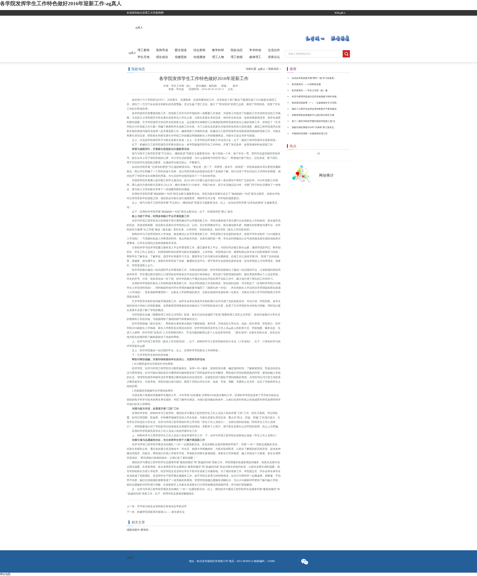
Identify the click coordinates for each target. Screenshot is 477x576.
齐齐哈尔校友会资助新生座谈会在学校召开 (162, 506)
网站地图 (5, 574)
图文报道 (181, 50)
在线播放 (199, 57)
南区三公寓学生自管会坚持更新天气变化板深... (315, 109)
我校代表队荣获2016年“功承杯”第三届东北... (314, 127)
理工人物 (218, 57)
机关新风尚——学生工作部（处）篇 (310, 90)
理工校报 (237, 57)
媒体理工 (255, 57)
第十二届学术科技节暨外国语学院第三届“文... (314, 121)
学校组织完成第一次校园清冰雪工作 (310, 133)
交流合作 (274, 50)
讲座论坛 (274, 57)
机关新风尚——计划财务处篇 (306, 84)
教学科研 (218, 50)
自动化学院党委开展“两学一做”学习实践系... (314, 78)
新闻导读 (162, 50)
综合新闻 (199, 50)
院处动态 (237, 50)
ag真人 (139, 27)
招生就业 (162, 57)
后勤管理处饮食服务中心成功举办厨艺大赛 (313, 115)
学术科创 (255, 50)
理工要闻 (143, 50)
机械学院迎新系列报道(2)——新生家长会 (161, 512)
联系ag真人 (340, 13)
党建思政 (181, 57)
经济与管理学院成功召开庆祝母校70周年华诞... (315, 96)
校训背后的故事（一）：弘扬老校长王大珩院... (315, 102)
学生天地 (143, 57)
